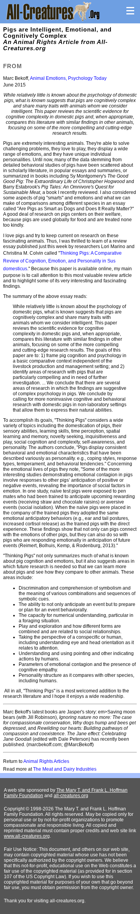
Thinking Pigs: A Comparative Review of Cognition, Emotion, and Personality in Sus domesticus (62, 260)
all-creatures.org (71, 795)
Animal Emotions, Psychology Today (68, 78)
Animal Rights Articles (46, 761)
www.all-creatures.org (27, 836)
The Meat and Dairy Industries (64, 769)
